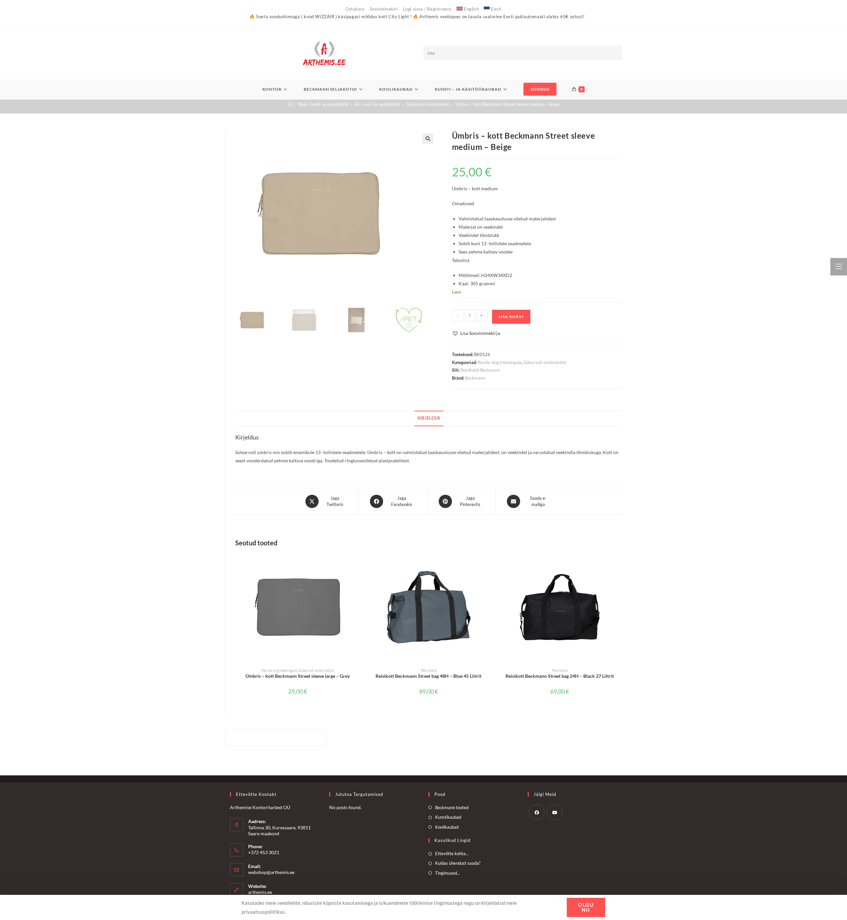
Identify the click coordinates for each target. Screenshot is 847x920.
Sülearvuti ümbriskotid (544, 362)
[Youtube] (554, 812)
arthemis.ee (260, 892)
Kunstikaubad (448, 817)
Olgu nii (586, 907)
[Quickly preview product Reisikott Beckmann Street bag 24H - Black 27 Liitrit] (620, 564)
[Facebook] (537, 812)
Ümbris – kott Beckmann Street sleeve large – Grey (297, 676)
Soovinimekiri (384, 9)
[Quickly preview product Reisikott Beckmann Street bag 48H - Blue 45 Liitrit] (488, 564)
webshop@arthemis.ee (271, 872)
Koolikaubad (447, 827)
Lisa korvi (511, 316)
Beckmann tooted (451, 807)
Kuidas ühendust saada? (457, 863)
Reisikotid (428, 670)
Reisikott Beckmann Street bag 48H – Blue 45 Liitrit (428, 676)
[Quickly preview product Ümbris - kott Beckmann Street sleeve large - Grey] (357, 564)
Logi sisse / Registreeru (427, 9)
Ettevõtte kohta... (451, 853)
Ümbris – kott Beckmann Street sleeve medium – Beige (507, 104)
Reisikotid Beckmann (480, 370)
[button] (428, 138)
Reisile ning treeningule (499, 362)
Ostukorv (355, 9)
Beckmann (475, 378)
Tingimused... (447, 873)
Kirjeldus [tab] (429, 418)
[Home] (290, 104)
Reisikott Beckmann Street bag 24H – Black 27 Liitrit (560, 676)
